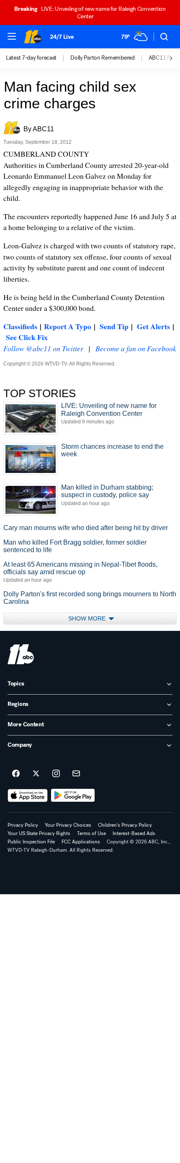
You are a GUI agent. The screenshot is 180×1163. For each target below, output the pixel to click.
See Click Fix (27, 337)
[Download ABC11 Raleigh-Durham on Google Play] (73, 795)
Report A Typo (67, 326)
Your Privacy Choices (68, 825)
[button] (12, 36)
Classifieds (20, 326)
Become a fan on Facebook (135, 348)
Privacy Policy (23, 825)
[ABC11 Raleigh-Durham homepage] (32, 36)
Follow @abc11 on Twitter (43, 348)
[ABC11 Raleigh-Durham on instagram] (56, 773)
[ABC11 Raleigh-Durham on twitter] (36, 773)
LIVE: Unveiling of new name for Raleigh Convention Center (90, 12)
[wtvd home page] (21, 654)
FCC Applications (81, 841)
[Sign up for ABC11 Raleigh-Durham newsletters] (76, 773)
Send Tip (114, 326)
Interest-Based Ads (134, 833)
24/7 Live (62, 37)
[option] (38, 58)
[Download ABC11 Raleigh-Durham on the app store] (28, 795)
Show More (87, 618)
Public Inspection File (31, 841)
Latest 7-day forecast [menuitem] (31, 58)
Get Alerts (153, 326)
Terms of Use (91, 833)
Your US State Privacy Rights (39, 833)
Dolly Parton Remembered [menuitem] (102, 58)
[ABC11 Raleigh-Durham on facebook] (16, 773)
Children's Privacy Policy (125, 825)
